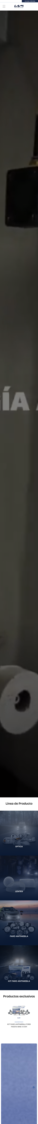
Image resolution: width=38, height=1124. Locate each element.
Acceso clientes (30, 1)
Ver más (19, 853)
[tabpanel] (19, 1017)
